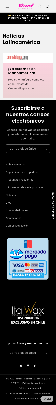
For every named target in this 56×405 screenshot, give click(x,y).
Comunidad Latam (17, 210)
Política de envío (42, 393)
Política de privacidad (30, 388)
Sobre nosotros (15, 164)
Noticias (11, 195)
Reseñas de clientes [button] (53, 205)
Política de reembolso (33, 383)
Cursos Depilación (17, 225)
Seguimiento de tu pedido (22, 172)
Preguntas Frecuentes (19, 179)
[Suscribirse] (46, 148)
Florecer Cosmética (25, 379)
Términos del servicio (19, 393)
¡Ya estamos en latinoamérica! (22, 71)
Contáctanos (13, 218)
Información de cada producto (24, 187)
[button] (7, 6)
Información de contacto (29, 398)
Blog (8, 202)
